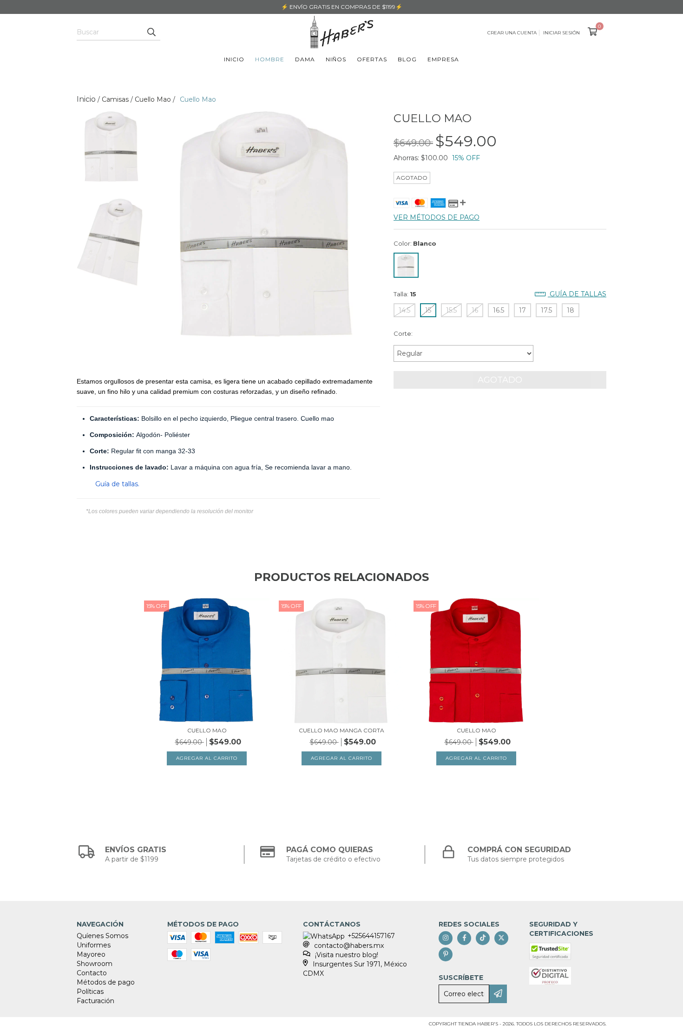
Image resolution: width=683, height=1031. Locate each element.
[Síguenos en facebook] (464, 938)
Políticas (90, 991)
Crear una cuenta (512, 33)
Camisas (115, 99)
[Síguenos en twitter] (501, 938)
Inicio (234, 59)
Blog (407, 59)
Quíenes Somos (102, 936)
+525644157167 (371, 936)
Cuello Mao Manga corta (341, 730)
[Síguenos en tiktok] (483, 938)
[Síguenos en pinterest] (446, 954)
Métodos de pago (106, 982)
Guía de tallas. (117, 484)
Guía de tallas (577, 294)
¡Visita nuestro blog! (346, 955)
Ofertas (372, 59)
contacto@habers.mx (349, 945)
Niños (336, 59)
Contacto (92, 973)
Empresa (443, 59)
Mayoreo (91, 954)
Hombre (269, 59)
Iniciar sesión (561, 33)
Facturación (95, 1001)
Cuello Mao (153, 99)
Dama (305, 59)
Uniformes (94, 945)
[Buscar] (151, 32)
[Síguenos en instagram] (446, 938)
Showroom (94, 963)
